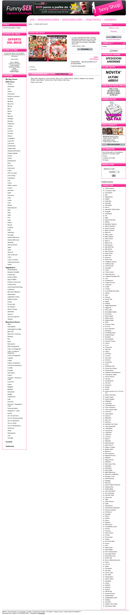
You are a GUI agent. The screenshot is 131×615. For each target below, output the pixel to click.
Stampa (32, 67)
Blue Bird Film (109, 247)
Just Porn (108, 411)
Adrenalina (108, 205)
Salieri (107, 566)
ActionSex (108, 201)
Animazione (11, 94)
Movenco (108, 482)
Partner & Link (58, 611)
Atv (106, 215)
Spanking (10, 242)
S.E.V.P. (107, 564)
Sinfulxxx (108, 587)
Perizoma (10, 401)
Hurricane (108, 385)
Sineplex (107, 585)
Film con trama (12, 173)
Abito (9, 324)
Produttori (107, 185)
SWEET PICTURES (111, 604)
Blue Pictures (109, 251)
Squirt (9, 249)
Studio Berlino (109, 595)
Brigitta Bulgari (14, 71)
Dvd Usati (108, 314)
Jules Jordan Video (111, 409)
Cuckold (9, 442)
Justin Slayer (109, 414)
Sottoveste (11, 428)
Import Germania (110, 395)
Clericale (10, 133)
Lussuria (108, 437)
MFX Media (108, 470)
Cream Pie (11, 141)
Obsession (108, 497)
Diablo (107, 301)
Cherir (107, 270)
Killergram (108, 418)
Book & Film (109, 253)
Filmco (107, 351)
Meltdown (108, 462)
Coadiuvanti (11, 274)
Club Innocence (110, 274)
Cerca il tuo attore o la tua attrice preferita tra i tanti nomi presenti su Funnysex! (14, 54)
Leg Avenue (108, 430)
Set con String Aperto (14, 425)
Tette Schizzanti (12, 254)
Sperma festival (12, 245)
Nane (9, 212)
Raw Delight (109, 549)
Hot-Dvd (107, 383)
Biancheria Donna (13, 322)
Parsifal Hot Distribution (112, 508)
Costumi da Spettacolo (14, 365)
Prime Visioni (109, 533)
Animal (10, 91)
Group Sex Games (111, 368)
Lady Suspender (110, 426)
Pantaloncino (11, 396)
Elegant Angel (109, 320)
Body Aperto (11, 344)
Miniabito (10, 389)
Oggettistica (10, 267)
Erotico (10, 158)
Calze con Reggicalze (14, 349)
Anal (9, 89)
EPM (106, 322)
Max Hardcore (109, 453)
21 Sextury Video (110, 190)
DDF (106, 295)
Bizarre (10, 111)
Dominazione (12, 146)
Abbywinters (109, 197)
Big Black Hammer (111, 224)
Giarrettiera (11, 373)
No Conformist (109, 493)
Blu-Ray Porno (11, 79)
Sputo (9, 247)
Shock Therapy (12, 309)
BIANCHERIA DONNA (48, 20)
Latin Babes (108, 428)
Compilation (11, 138)
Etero (9, 163)
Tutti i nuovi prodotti (113, 144)
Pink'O (107, 516)
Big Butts (10, 101)
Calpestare (11, 123)
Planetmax (42, 613)
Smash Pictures (110, 593)
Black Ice (108, 232)
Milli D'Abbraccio (110, 472)
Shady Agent (109, 577)
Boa (9, 339)
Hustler (107, 387)
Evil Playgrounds (110, 332)
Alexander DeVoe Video (112, 209)
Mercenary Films (110, 464)
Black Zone (108, 243)
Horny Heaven (109, 376)
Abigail (107, 199)
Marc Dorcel (109, 445)
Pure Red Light (109, 541)
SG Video (108, 574)
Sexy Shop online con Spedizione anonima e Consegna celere (112, 152)
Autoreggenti (11, 326)
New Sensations (110, 491)
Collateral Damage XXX (112, 276)
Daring (107, 293)
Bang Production (110, 220)
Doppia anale (12, 148)
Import (107, 389)
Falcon (107, 343)
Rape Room (109, 547)
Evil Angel (108, 330)
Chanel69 (108, 268)
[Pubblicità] (114, 50)
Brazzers (108, 257)
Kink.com (108, 420)
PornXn (107, 528)
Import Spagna (109, 399)
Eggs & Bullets (12, 279)
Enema (10, 156)
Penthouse (108, 512)
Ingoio (9, 193)
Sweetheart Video (110, 606)
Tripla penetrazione (13, 262)
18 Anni (10, 84)
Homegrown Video (111, 374)
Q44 (106, 545)
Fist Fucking (11, 175)
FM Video (108, 353)
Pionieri (107, 518)
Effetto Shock (109, 318)
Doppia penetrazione (14, 151)
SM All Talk (108, 591)
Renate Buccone (110, 556)
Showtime (108, 581)
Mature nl (108, 451)
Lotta (9, 203)
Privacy (104, 156)
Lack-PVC (11, 382)
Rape (9, 230)
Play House (108, 524)
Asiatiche (10, 99)
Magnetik (108, 441)
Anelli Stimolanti (12, 269)
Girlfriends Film (109, 366)
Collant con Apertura (14, 363)
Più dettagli (85, 49)
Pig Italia (107, 514)
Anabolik (107, 211)
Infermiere (11, 190)
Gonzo (10, 183)
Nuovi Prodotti (109, 125)
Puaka (107, 539)
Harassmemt (109, 370)
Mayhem (108, 457)
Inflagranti (108, 401)
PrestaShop (75, 611)
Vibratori (10, 319)
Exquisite (108, 337)
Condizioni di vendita (108, 158)
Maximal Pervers (110, 455)
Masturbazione (12, 207)
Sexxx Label (109, 572)
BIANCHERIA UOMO (72, 20)
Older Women (109, 501)
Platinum (107, 522)
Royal (107, 562)
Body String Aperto (13, 346)
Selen (14, 68)
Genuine (107, 360)
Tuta (9, 435)
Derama (107, 297)
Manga (10, 205)
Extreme (10, 165)
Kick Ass (108, 416)
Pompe (10, 302)
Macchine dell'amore (14, 292)
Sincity (107, 583)
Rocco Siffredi (14, 62)
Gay (9, 180)
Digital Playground (110, 305)
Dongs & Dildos (12, 277)
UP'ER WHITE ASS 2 (109, 140)
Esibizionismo (12, 161)
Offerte (4, 611)
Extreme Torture (110, 341)
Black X (107, 241)
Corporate (108, 284)
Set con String (12, 423)
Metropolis (108, 468)
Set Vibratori (11, 307)
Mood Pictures (109, 478)
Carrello (106, 43)
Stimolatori (11, 311)
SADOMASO (110, 20)
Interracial (11, 195)
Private (107, 535)
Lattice (10, 384)
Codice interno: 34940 (110, 138)
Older (9, 215)
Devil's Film (108, 299)
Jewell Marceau (110, 405)
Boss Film (108, 255)
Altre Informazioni (39, 74)
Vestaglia (10, 438)
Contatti (28, 611)
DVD (32, 20)
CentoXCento (109, 266)
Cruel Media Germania (112, 291)
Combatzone (109, 280)
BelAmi (107, 222)
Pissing (10, 225)
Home (30, 24)
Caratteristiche (61, 74)
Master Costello (110, 447)
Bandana (10, 336)
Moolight (107, 480)
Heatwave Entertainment (112, 372)
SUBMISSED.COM (111, 598)
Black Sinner (109, 238)
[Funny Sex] (64, 17)
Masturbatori (11, 294)
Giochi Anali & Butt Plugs (15, 287)
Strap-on (10, 314)
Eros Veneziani (109, 328)
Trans (9, 257)
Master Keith (109, 449)
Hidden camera (12, 185)
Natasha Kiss (109, 487)
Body (9, 341)
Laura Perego (14, 65)
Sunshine (108, 602)
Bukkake (10, 121)
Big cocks (11, 104)
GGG (107, 364)
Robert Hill (108, 558)
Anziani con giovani (13, 96)
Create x (108, 289)
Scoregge (11, 235)
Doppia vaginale (12, 153)
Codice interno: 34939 (110, 141)
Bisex (9, 109)
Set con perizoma (13, 415)
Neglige (10, 394)
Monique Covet (109, 476)
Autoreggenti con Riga (14, 329)
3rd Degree (108, 192)
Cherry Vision (109, 272)
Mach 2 (107, 439)
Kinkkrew (108, 422)
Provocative (109, 537)
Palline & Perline (12, 299)
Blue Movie (108, 249)
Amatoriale (11, 86)
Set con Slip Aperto (13, 420)
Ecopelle (10, 370)
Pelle (9, 399)
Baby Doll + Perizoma (14, 334)
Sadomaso (11, 232)
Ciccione (10, 131)
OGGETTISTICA (93, 20)
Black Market (109, 236)
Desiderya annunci (107, 181)
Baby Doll (10, 331)
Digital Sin (108, 307)
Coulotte (10, 368)
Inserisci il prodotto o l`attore (12, 27)
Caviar (10, 128)
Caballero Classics (111, 261)
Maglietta (10, 387)
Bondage (10, 118)
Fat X (106, 345)
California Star (109, 264)
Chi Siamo (105, 160)
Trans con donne (13, 259)
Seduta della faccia (13, 237)
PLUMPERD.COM (111, 526)
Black (9, 113)
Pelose (10, 222)
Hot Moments (109, 381)
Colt (106, 278)
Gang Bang (11, 178)
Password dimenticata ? (113, 39)
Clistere (10, 136)
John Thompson (110, 407)
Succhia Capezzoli (13, 316)
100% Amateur (109, 188)
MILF (9, 210)
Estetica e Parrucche (14, 282)
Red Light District (110, 554)
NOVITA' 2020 (109, 495)
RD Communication (111, 551)
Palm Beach (109, 505)
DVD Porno (10, 82)
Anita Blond (14, 70)
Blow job (10, 116)
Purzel (107, 543)
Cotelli (107, 287)
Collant (10, 360)
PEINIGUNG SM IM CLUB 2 (110, 136)
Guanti (10, 375)
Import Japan (109, 397)
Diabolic (107, 303)
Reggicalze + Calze (14, 410)
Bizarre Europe (109, 228)
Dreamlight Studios (111, 312)
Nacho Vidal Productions (112, 485)
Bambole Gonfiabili (13, 272)
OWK (106, 503)
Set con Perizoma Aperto (15, 418)
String (9, 430)
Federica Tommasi (14, 64)
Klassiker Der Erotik (111, 424)
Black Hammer (109, 230)
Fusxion (107, 355)
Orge (9, 220)
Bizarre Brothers (110, 226)
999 (106, 195)
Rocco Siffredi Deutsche (112, 560)
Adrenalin (108, 203)
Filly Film (108, 349)
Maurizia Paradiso (14, 67)
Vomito (10, 264)
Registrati (107, 25)
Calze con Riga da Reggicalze (13, 352)
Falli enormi (11, 168)
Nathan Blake (109, 489)
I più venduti (21, 611)
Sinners (107, 589)
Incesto (10, 188)
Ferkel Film (108, 347)
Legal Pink (108, 432)
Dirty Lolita (108, 310)
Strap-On (10, 252)
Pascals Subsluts (110, 510)
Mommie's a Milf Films (112, 474)
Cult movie (11, 143)
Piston (107, 520)
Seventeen (108, 568)
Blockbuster (109, 245)
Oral (9, 217)
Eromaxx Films (109, 324)
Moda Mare (11, 392)
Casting (10, 126)
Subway (107, 600)
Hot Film (107, 379)
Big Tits (10, 106)
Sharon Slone (109, 579)
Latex (9, 198)
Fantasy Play (12, 284)
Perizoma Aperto (13, 408)
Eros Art (107, 326)
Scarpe (10, 413)
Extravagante (109, 339)
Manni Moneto (109, 443)
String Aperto (11, 433)
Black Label (108, 234)
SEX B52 (108, 570)
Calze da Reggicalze (14, 355)
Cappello (10, 358)
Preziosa (108, 531)
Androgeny (108, 213)
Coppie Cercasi (110, 282)
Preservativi (11, 304)
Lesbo (9, 200)
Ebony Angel (109, 316)
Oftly (106, 499)
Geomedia (108, 362)
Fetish (9, 170)
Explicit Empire (109, 335)
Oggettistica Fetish (13, 297)
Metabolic (108, 466)
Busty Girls (108, 259)
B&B (106, 218)
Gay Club (108, 358)
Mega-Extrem (109, 460)
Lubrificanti (11, 289)
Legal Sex (108, 434)
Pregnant (10, 227)
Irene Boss (108, 403)
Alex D (107, 207)
